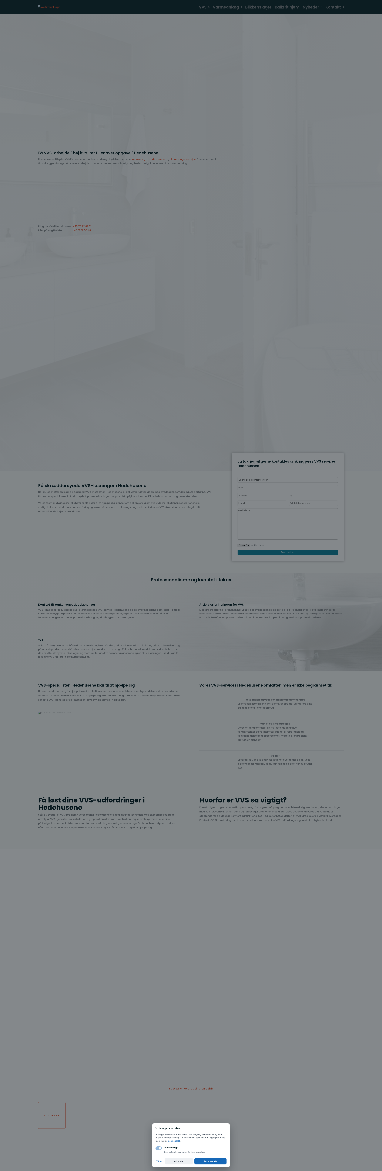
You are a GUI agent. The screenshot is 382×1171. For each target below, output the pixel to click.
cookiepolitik (174, 1141)
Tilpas (159, 1161)
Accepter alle (210, 1161)
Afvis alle (178, 1161)
